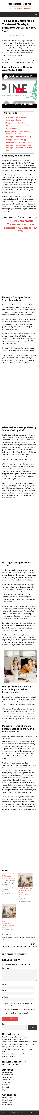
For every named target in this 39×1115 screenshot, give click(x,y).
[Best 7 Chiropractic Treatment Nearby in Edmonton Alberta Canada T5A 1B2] (25, 880)
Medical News (7, 1105)
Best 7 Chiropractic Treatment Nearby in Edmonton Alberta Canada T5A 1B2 (25, 892)
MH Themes (32, 1113)
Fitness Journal (7, 1097)
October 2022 (7, 1077)
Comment (5, 968)
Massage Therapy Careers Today (18, 137)
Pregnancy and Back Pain (15, 123)
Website (5, 997)
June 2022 (5, 1087)
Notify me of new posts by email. (16, 1013)
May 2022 (5, 1089)
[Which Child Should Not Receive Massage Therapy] (10, 884)
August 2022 (6, 1082)
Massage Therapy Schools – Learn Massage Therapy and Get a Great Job (19, 147)
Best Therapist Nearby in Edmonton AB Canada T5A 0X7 (8, 922)
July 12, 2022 (8, 35)
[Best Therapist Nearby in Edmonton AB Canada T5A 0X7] (9, 911)
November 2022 (8, 1075)
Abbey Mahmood (20, 35)
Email (4, 991)
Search (4, 1024)
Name (4, 984)
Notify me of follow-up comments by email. (20, 1009)
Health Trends (7, 1102)
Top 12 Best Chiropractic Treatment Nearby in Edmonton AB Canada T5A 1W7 (20, 224)
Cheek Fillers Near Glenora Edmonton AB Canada (19, 1042)
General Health (7, 1100)
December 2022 (7, 1072)
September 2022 (8, 1080)
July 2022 (5, 1085)
